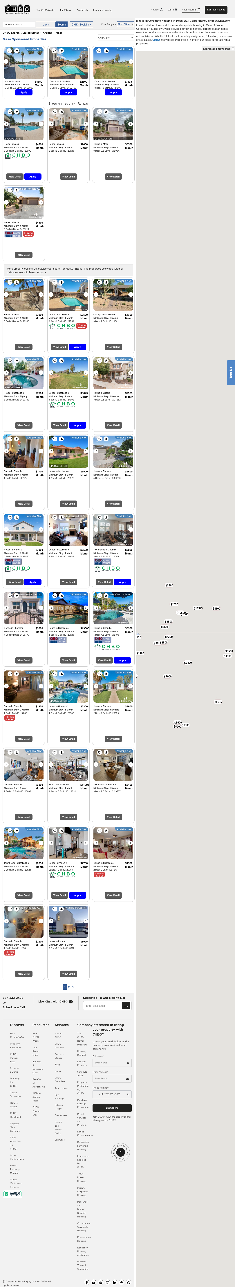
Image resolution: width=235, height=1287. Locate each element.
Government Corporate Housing (84, 1227)
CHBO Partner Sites (14, 1058)
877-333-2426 (13, 998)
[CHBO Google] (128, 1282)
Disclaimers (61, 1115)
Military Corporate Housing (82, 1191)
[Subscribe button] (126, 1005)
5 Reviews (10, 952)
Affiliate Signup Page (36, 1097)
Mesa (59, 33)
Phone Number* (101, 1088)
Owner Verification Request (16, 1183)
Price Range (107, 24)
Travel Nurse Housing (81, 1177)
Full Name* (98, 1056)
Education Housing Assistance (83, 1251)
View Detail (14, 176)
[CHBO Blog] (100, 1282)
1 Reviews (28, 233)
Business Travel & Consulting (82, 1265)
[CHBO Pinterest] (121, 1282)
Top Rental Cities (35, 1051)
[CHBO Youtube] (93, 1282)
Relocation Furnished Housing (83, 1146)
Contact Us (82, 10)
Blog (57, 1064)
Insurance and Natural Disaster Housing (82, 1209)
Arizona (47, 33)
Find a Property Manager (15, 1169)
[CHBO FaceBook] (86, 1282)
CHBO (156, 39)
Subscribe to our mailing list (104, 998)
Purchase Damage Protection (82, 1104)
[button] (227, 655)
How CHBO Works (45, 10)
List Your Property (216, 9)
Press (58, 1071)
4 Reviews (10, 717)
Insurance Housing (102, 10)
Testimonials (61, 1088)
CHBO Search (11, 33)
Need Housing (189, 9)
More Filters (124, 24)
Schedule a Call (14, 1007)
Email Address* (100, 1072)
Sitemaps (60, 1139)
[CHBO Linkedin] (114, 1282)
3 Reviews (81, 325)
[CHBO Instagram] (107, 1282)
